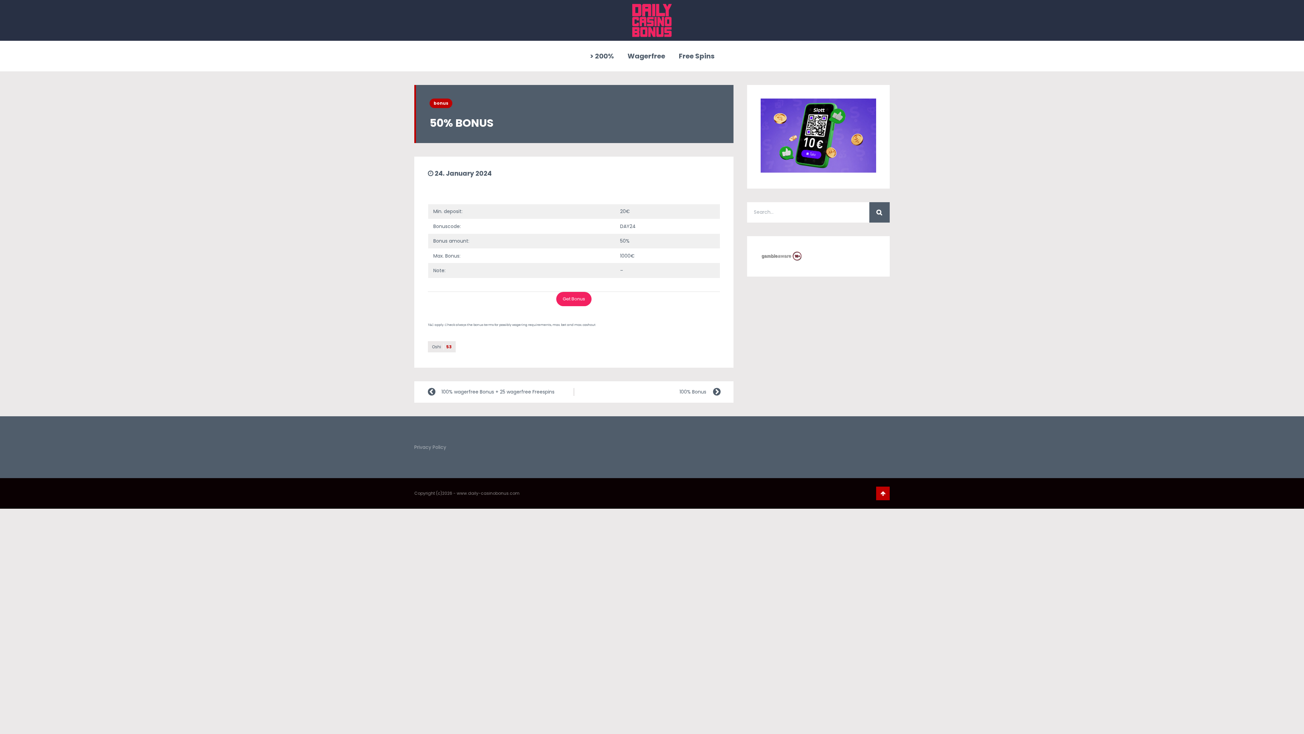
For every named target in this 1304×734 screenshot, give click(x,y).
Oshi (442, 347)
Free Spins (696, 56)
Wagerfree (646, 56)
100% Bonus (693, 391)
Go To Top (883, 493)
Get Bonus (574, 299)
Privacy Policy (430, 447)
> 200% (602, 56)
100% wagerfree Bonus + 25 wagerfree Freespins (498, 391)
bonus (441, 103)
